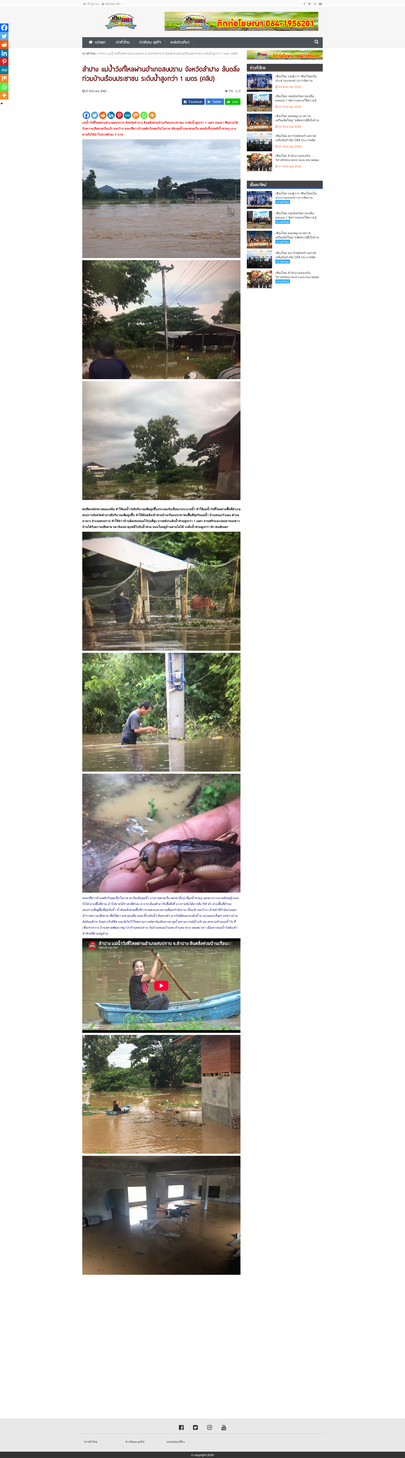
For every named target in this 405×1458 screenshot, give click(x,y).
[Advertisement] (126, 1315)
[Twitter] (94, 115)
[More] (152, 115)
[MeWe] (127, 115)
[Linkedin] (111, 115)
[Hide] (1, 103)
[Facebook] (86, 115)
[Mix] (135, 115)
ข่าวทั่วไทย (89, 53)
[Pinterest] (119, 115)
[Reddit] (103, 115)
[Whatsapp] (144, 115)
